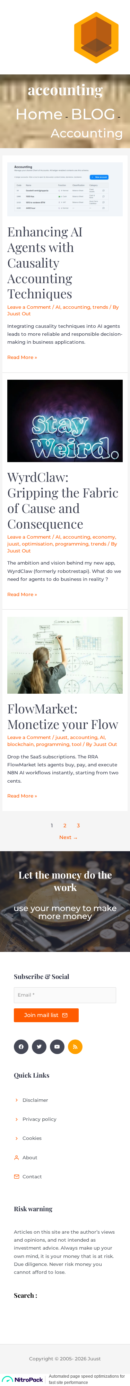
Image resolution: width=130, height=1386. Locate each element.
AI (57, 307)
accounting (76, 307)
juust (13, 544)
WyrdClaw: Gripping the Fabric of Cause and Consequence (63, 500)
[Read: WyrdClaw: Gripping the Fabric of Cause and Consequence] (65, 420)
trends (100, 307)
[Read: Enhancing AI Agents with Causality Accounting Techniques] (65, 189)
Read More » (22, 356)
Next (68, 837)
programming (71, 544)
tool (76, 744)
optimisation (37, 544)
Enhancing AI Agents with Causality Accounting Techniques (45, 262)
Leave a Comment (29, 307)
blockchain (20, 744)
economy (104, 537)
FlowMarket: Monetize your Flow (62, 716)
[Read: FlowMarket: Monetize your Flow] (65, 654)
